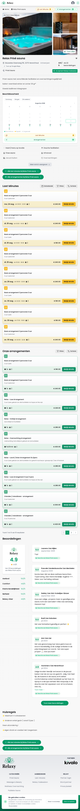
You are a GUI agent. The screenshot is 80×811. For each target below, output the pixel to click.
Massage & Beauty (14, 782)
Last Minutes (45, 9)
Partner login (66, 778)
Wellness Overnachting (14, 786)
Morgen (17, 99)
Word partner (66, 782)
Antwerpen (45, 63)
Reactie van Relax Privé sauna (48, 558)
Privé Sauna (14, 778)
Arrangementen (66, 9)
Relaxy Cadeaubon (40, 782)
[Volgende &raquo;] (76, 533)
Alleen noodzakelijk (54, 801)
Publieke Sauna (14, 790)
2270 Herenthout (32, 63)
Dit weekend (26, 99)
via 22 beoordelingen (70, 64)
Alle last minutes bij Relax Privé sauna (22, 171)
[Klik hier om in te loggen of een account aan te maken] (73, 3)
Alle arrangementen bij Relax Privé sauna (23, 177)
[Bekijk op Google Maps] (3, 63)
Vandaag (8, 99)
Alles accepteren (69, 801)
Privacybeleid (65, 786)
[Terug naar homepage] (9, 763)
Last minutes (40, 778)
